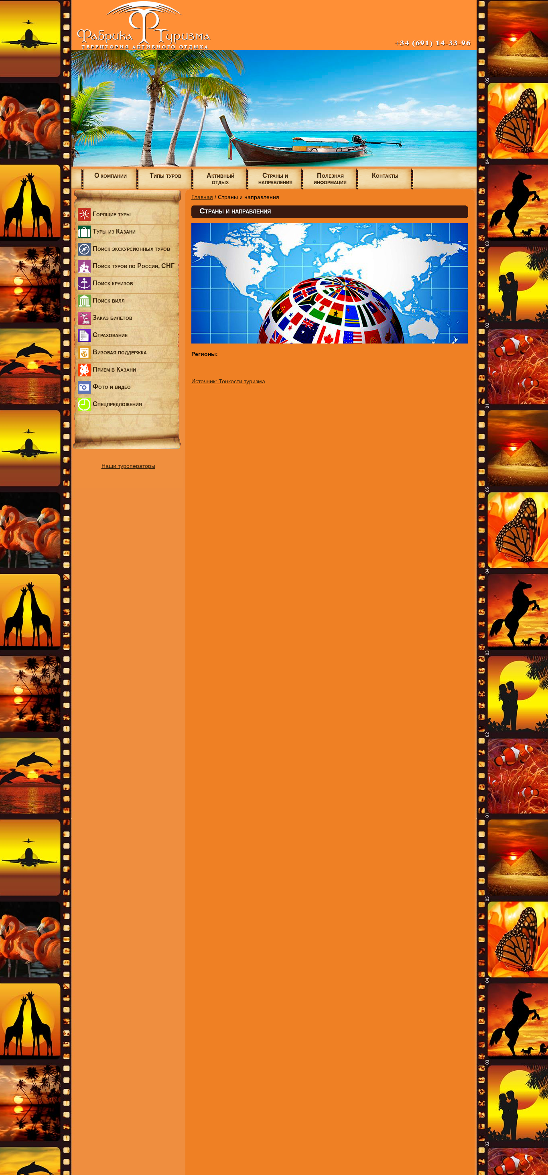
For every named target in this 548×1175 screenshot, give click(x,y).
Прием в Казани (114, 369)
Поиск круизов (113, 283)
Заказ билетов (112, 317)
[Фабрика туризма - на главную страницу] (274, 48)
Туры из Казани (114, 231)
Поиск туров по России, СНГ (134, 265)
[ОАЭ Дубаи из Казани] (274, 164)
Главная (202, 197)
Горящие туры (112, 214)
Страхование (110, 334)
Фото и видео (112, 386)
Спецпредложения (117, 403)
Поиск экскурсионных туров (131, 248)
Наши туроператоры (128, 466)
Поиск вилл (109, 300)
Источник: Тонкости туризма (228, 381)
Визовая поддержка (120, 352)
